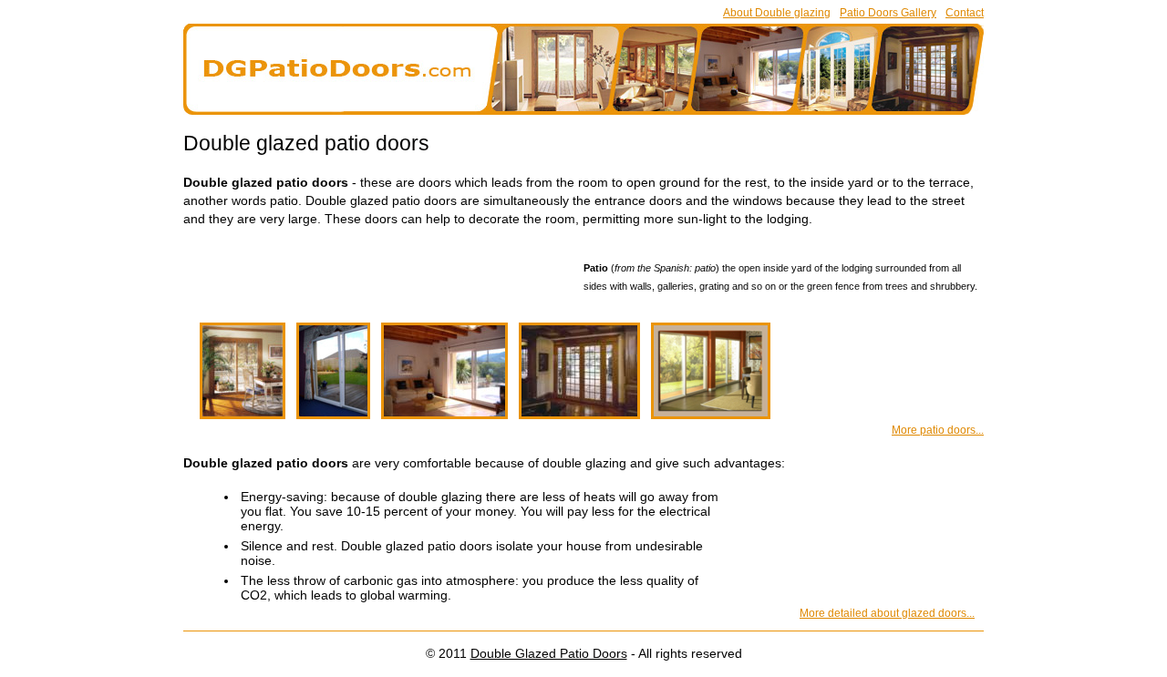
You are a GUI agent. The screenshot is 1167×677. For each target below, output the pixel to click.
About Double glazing (777, 12)
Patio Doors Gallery (888, 12)
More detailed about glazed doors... (887, 613)
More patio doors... (938, 430)
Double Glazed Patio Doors (548, 653)
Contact (964, 12)
